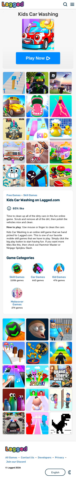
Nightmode (69, 472)
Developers (44, 457)
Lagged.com (16, 449)
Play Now (35, 58)
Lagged (13, 4)
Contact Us (27, 457)
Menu (72, 4)
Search (65, 4)
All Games (11, 457)
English (55, 472)
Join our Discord (16, 461)
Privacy (59, 457)
